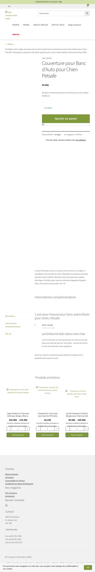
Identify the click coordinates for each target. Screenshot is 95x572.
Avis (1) (8, 333)
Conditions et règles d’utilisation (19, 483)
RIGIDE (26, 25)
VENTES (15, 34)
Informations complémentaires (12, 325)
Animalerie (9, 496)
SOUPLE (15, 25)
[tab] (18, 316)
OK (88, 567)
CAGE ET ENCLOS (40, 25)
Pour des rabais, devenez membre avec (66, 140)
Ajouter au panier (66, 118)
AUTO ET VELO (58, 25)
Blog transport (74, 25)
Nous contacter (11, 474)
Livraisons (9, 477)
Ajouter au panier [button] (47, 435)
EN (9, 6)
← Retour (9, 44)
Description (10, 316)
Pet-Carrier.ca (11, 493)
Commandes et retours (15, 480)
